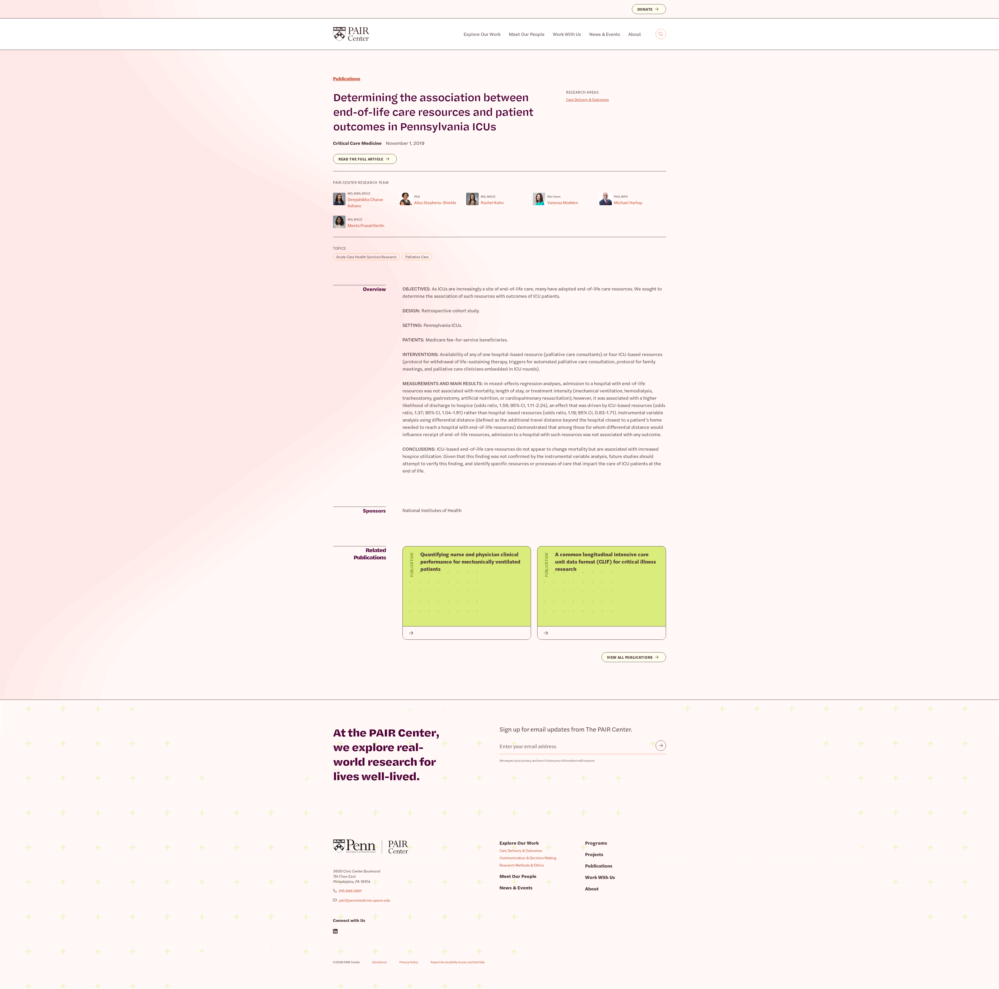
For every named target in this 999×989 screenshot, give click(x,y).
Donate (645, 9)
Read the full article (360, 158)
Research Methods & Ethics (521, 865)
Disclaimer (379, 962)
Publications (598, 865)
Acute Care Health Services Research (366, 256)
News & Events (604, 34)
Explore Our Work (482, 34)
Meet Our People (527, 34)
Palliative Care (417, 256)
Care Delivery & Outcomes (587, 99)
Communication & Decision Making (527, 857)
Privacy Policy (408, 962)
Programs (596, 842)
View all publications (630, 657)
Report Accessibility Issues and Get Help (458, 962)
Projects (594, 854)
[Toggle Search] (661, 34)
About (634, 34)
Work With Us (567, 34)
